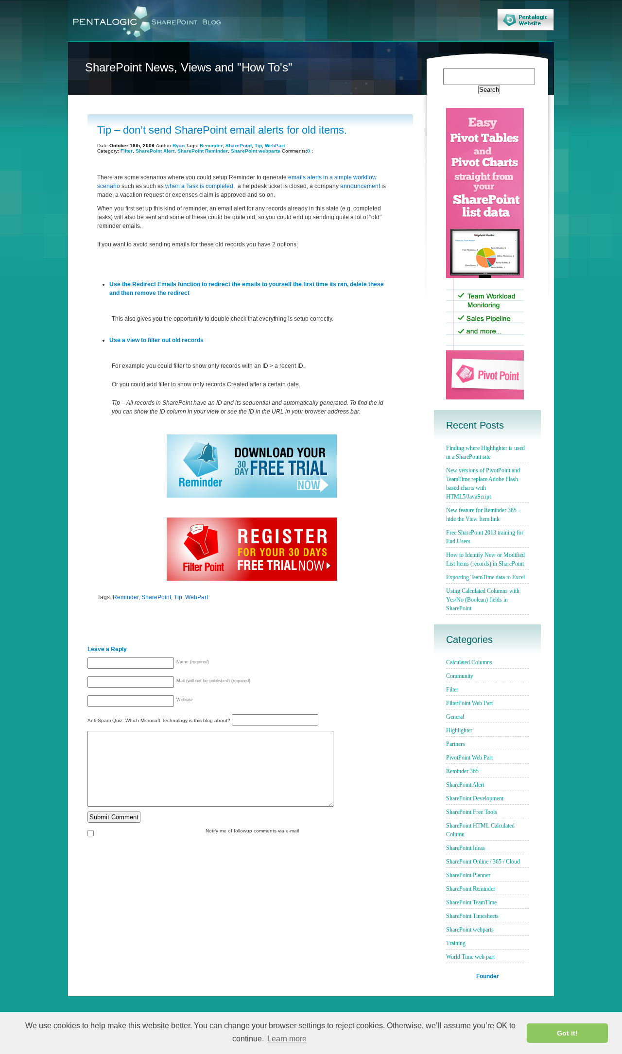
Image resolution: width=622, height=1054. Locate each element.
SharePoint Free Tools (471, 812)
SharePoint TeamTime (471, 902)
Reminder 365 (462, 771)
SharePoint (238, 145)
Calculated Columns (469, 662)
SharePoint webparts (255, 151)
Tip (258, 145)
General (455, 716)
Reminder (211, 145)
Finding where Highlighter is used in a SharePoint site (485, 452)
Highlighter (459, 730)
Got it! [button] (567, 1033)
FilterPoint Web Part (469, 703)
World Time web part (470, 956)
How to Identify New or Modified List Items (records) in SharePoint (485, 559)
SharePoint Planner (468, 875)
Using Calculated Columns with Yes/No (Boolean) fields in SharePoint (482, 599)
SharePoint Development (474, 798)
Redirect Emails (154, 284)
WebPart (275, 145)
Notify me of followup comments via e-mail (252, 830)
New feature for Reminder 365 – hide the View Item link (483, 514)
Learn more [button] (287, 1039)
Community (459, 676)
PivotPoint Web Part (469, 757)
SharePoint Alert (155, 151)
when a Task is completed (199, 186)
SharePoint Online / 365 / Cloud (483, 861)
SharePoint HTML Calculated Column (480, 830)
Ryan (179, 145)
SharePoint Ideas (465, 848)
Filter (127, 151)
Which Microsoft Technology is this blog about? (178, 720)
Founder (487, 976)
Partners (455, 744)
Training (456, 943)
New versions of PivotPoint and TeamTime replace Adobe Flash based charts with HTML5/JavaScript (483, 483)
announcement (360, 186)
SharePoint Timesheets (472, 916)
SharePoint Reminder (202, 151)
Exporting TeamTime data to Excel (485, 577)
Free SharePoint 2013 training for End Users (484, 537)
